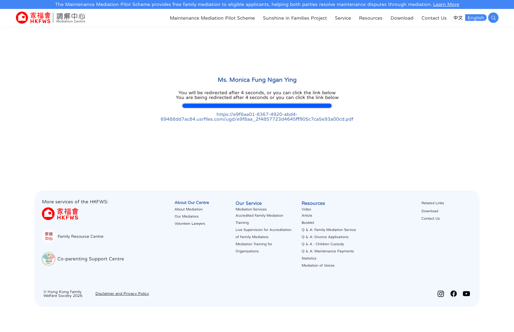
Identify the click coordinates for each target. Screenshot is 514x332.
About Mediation (189, 209)
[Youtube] (466, 293)
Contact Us (430, 218)
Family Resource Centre (81, 236)
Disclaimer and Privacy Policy (122, 293)
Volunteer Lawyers (190, 223)
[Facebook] (453, 293)
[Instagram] (441, 293)
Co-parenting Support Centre (90, 258)
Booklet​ (308, 222)
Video (306, 209)
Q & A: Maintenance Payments (328, 251)
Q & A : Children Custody (323, 244)
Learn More (446, 4)
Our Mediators (187, 216)
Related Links (432, 203)
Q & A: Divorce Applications (325, 237)
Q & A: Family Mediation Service (329, 230)
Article (307, 215)
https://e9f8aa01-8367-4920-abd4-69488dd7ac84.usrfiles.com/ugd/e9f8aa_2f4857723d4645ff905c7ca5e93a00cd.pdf (257, 116)
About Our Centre (192, 202)
